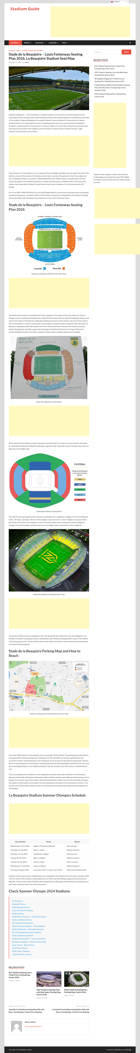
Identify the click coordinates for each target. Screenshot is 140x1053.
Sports (27, 43)
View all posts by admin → (34, 1026)
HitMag (128, 1050)
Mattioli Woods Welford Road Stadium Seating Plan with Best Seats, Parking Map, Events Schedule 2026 (112, 87)
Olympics (14, 43)
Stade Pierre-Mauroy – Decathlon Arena (29, 916)
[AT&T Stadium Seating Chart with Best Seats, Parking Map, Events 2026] (49, 980)
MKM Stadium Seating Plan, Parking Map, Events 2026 (76, 991)
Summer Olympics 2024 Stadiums (32, 50)
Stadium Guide (24, 8)
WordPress (119, 1050)
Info (64, 43)
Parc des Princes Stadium (22, 923)
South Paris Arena (19, 948)
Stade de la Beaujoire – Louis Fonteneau (29, 938)
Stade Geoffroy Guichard (22, 935)
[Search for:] (112, 52)
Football (12, 50)
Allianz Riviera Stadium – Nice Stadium (28, 926)
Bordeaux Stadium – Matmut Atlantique (29, 942)
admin (27, 62)
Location (39, 43)
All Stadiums (17, 901)
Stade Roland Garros (21, 907)
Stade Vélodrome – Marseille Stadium (28, 929)
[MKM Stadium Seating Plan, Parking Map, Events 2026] (76, 980)
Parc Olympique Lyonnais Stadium (26, 932)
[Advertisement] (90, 22)
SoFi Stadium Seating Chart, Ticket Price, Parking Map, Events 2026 (20, 974)
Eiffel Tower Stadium (21, 951)
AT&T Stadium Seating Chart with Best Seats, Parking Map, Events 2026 (49, 992)
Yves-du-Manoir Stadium (22, 910)
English (116, 2)
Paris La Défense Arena (22, 920)
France (18, 50)
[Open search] (130, 42)
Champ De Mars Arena (21, 954)
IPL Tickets (125, 177)
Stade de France (18, 904)
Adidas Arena (17, 913)
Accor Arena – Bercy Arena (23, 945)
